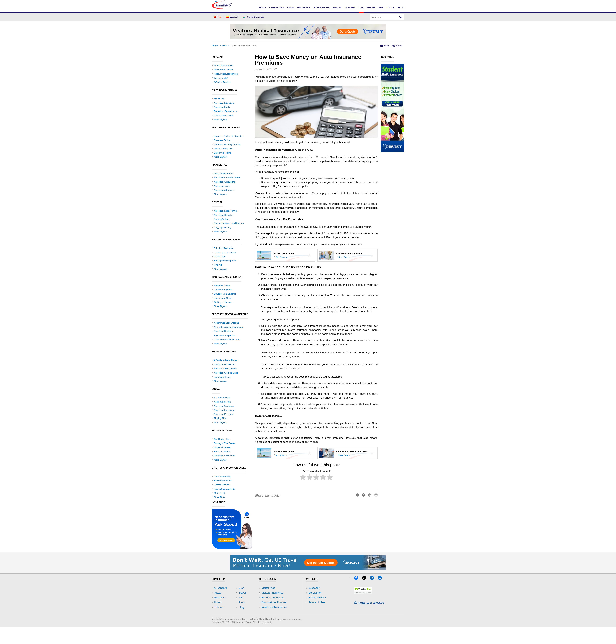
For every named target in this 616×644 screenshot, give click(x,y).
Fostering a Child (222, 298)
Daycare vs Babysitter (225, 293)
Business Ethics (222, 140)
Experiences (321, 7)
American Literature (224, 103)
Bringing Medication (224, 248)
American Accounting (224, 181)
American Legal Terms (225, 211)
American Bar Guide (224, 364)
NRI (381, 7)
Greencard (276, 7)
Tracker (349, 7)
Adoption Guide (222, 285)
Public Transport (222, 451)
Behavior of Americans (225, 111)
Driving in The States (224, 443)
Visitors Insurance (272, 592)
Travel (371, 7)
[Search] (400, 17)
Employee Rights (222, 152)
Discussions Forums (273, 602)
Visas (290, 7)
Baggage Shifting (222, 227)
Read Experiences (272, 597)
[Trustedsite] (363, 593)
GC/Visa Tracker (222, 82)
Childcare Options (223, 289)
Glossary (314, 587)
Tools (390, 7)
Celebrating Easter (223, 115)
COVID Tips (220, 256)
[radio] (303, 477)
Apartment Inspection (225, 335)
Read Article (344, 257)
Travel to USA (221, 78)
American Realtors (223, 331)
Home (262, 7)
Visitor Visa (268, 587)
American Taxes (222, 186)
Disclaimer (315, 592)
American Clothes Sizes (226, 372)
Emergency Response (225, 260)
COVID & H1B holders (225, 252)
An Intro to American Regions (229, 223)
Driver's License (222, 447)
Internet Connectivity (224, 489)
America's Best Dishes (225, 368)
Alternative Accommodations (228, 327)
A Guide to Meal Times (225, 360)
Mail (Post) (219, 493)
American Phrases (223, 414)
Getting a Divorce (223, 302)
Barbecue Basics (222, 377)
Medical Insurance (223, 65)
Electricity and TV (223, 480)
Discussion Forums (223, 69)
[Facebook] (357, 578)
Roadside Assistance (224, 455)
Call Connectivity (222, 476)
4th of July (219, 98)
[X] (365, 578)
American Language (224, 410)
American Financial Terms (227, 177)
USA (361, 7)
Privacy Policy (317, 597)
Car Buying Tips (222, 439)
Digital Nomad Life (223, 148)
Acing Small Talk (222, 401)
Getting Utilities (221, 484)
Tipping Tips (220, 418)
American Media (222, 107)
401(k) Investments (224, 173)
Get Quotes (281, 257)
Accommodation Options (226, 323)
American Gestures (224, 406)
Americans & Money (224, 190)
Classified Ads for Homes (226, 339)
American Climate (223, 215)
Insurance (303, 7)
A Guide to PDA (222, 397)
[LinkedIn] (373, 578)
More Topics (220, 119)
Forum (337, 7)
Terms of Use (317, 602)
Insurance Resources (274, 607)
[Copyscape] (369, 603)
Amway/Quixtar (221, 219)
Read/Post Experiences (226, 74)
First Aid (218, 264)
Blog (401, 7)
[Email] (381, 578)
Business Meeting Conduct (227, 144)
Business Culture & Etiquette (228, 136)
